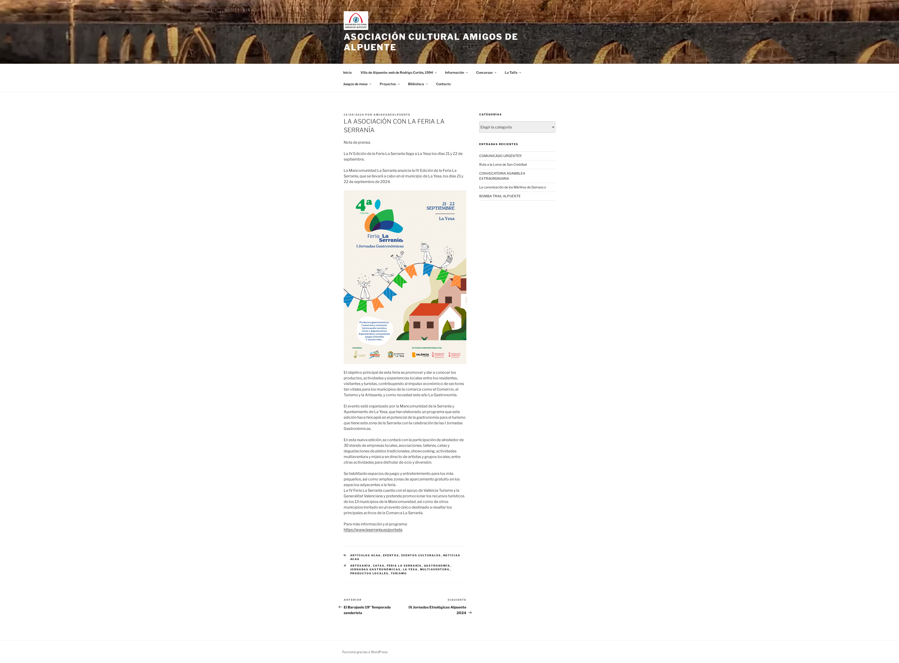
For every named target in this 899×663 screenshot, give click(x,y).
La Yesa (410, 569)
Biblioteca (416, 84)
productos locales (369, 573)
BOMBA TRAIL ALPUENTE (500, 196)
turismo (399, 573)
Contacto (443, 84)
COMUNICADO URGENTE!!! (500, 156)
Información (454, 72)
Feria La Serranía (404, 565)
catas (379, 565)
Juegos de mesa (355, 84)
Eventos (391, 555)
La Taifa (511, 72)
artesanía (360, 565)
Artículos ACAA (365, 555)
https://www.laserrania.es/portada (373, 529)
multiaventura (435, 569)
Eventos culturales (421, 555)
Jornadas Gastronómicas (375, 569)
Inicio (347, 72)
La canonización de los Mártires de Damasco (512, 187)
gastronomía (437, 565)
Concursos (484, 72)
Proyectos (388, 84)
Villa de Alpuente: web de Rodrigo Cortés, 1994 (397, 72)
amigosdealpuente (391, 114)
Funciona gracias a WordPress (365, 652)
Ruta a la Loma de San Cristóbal (503, 164)
